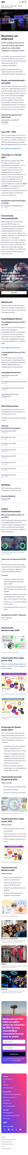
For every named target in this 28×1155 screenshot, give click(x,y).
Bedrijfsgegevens (8, 1112)
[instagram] (8, 1129)
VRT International (8, 1088)
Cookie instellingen (6, 1148)
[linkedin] (12, 1129)
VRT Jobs (5, 1085)
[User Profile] (23, 2)
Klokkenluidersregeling (7, 1144)
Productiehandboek (9, 1106)
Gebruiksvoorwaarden (6, 1141)
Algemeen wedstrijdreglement (12, 1094)
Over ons (7, 5)
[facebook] (4, 1129)
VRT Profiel (6, 1118)
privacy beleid (17, 1060)
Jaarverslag (6, 1100)
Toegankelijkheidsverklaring (11, 1115)
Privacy (3, 1146)
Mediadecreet (7, 1103)
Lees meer (14, 292)
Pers (4, 1082)
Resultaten (20, 5)
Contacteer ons (7, 1079)
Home (2, 5)
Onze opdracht (13, 5)
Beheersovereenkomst (9, 1097)
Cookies (3, 1137)
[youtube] (20, 1129)
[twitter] (16, 1129)
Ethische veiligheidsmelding (8, 1139)
